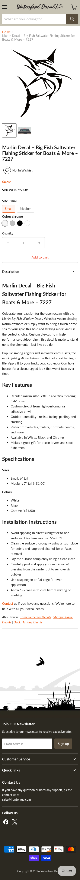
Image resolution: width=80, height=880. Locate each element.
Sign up (63, 743)
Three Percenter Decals (35, 617)
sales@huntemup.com (17, 799)
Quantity (7, 233)
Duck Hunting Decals (28, 622)
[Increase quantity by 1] (39, 242)
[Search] (72, 19)
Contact (7, 603)
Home (6, 32)
